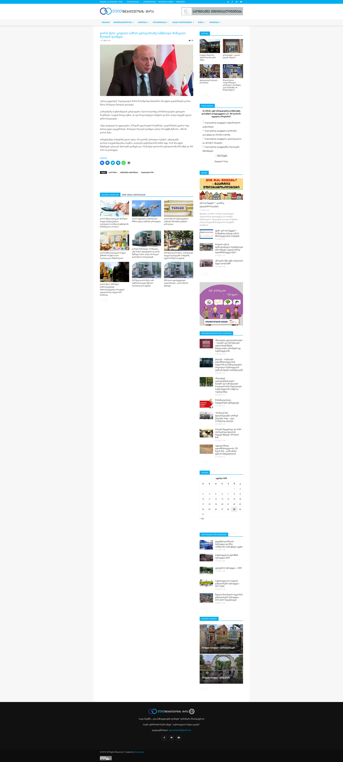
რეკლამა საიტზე (165, 2)
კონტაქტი (180, 2)
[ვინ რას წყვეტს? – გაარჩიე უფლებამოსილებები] (221, 189)
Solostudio (139, 752)
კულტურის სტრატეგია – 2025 (228, 568)
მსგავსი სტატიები (110, 195)
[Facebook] (232, 2)
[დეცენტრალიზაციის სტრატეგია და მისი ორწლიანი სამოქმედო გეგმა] (206, 545)
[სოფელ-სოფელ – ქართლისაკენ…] (221, 639)
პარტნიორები (149, 2)
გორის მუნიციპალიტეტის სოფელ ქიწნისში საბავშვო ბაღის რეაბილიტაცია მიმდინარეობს (113, 255)
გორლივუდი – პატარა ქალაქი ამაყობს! (231, 56)
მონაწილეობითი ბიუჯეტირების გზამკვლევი (227, 401)
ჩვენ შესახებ (133, 2)
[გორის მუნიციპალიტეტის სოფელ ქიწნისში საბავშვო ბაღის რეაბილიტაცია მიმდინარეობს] (114, 240)
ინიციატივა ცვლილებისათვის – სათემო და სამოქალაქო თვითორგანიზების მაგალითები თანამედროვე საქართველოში (229, 345)
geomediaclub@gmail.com (180, 730)
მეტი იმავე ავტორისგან (133, 195)
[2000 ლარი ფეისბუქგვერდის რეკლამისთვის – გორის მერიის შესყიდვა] (178, 270)
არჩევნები (214, 22)
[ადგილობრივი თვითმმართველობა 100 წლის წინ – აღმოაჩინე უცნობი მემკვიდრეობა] (206, 449)
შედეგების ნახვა (221, 161)
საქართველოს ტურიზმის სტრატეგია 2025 (226, 556)
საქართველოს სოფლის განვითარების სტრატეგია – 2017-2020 (227, 583)
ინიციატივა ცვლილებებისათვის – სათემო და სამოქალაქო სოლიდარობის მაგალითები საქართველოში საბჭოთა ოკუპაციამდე (228, 385)
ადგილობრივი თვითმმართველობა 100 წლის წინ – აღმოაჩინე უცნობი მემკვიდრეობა (226, 449)
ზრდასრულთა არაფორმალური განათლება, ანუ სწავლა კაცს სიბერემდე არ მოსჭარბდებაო (232, 85)
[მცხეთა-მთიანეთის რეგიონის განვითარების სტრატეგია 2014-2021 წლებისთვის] (206, 598)
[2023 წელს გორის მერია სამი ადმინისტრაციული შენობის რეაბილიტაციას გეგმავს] (146, 270)
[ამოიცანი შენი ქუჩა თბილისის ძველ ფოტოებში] (206, 263)
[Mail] (237, 2)
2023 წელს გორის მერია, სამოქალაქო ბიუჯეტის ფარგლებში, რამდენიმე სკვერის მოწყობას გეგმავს (178, 255)
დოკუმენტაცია (159, 22)
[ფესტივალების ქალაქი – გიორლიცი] (210, 71)
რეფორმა (142, 22)
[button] (228, 2)
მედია (200, 22)
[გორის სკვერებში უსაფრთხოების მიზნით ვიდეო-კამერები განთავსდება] (146, 208)
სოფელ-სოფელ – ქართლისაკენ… (219, 647)
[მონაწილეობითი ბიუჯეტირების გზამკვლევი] (206, 403)
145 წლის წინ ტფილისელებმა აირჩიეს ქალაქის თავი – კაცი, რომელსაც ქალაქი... (226, 417)
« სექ (202, 518)
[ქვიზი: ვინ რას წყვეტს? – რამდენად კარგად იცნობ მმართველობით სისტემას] (206, 234)
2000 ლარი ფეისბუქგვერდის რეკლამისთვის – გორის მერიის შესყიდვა (176, 283)
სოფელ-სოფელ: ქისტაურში (216, 677)
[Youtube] (241, 2)
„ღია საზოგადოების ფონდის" (166, 718)
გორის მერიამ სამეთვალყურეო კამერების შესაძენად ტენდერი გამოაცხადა (176, 221)
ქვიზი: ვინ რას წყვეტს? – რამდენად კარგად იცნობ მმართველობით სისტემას (227, 233)
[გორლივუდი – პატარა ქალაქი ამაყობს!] (233, 46)
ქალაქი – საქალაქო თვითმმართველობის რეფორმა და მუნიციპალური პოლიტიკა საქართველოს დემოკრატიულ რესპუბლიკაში (229, 365)
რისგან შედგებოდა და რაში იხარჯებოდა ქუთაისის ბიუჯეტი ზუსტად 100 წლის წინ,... (228, 433)
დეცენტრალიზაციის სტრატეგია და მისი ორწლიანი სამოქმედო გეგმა (229, 544)
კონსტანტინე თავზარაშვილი (129, 172)
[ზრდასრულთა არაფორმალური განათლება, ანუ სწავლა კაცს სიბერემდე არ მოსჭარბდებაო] (233, 71)
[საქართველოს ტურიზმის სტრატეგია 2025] (206, 557)
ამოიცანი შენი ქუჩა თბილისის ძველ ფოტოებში (229, 262)
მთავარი (106, 22)
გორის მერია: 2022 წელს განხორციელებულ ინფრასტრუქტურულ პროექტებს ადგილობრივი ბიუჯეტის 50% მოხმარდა (112, 289)
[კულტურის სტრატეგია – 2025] (206, 570)
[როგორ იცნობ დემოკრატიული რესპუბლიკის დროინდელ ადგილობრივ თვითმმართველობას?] (206, 247)
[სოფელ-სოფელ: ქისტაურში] (221, 669)
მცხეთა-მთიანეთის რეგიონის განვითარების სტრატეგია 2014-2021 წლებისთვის (229, 597)
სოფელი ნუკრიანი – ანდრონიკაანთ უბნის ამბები (208, 57)
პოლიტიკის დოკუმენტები (214, 535)
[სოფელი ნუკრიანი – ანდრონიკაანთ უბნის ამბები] (210, 46)
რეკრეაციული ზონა (147, 172)
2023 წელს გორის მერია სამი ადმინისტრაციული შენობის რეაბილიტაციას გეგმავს (143, 283)
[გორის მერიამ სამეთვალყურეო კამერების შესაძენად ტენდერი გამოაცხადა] (178, 208)
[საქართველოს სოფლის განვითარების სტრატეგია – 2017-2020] (206, 583)
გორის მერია (113, 172)
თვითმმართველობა (122, 22)
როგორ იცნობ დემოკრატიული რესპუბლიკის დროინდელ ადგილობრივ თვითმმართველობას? (229, 248)
